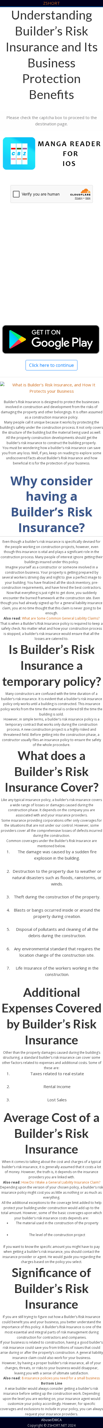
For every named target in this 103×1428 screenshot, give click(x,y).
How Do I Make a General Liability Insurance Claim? (60, 1182)
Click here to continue (51, 365)
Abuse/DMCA (51, 1420)
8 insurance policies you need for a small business (61, 1378)
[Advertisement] (51, 269)
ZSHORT (51, 3)
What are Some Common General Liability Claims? (60, 618)
